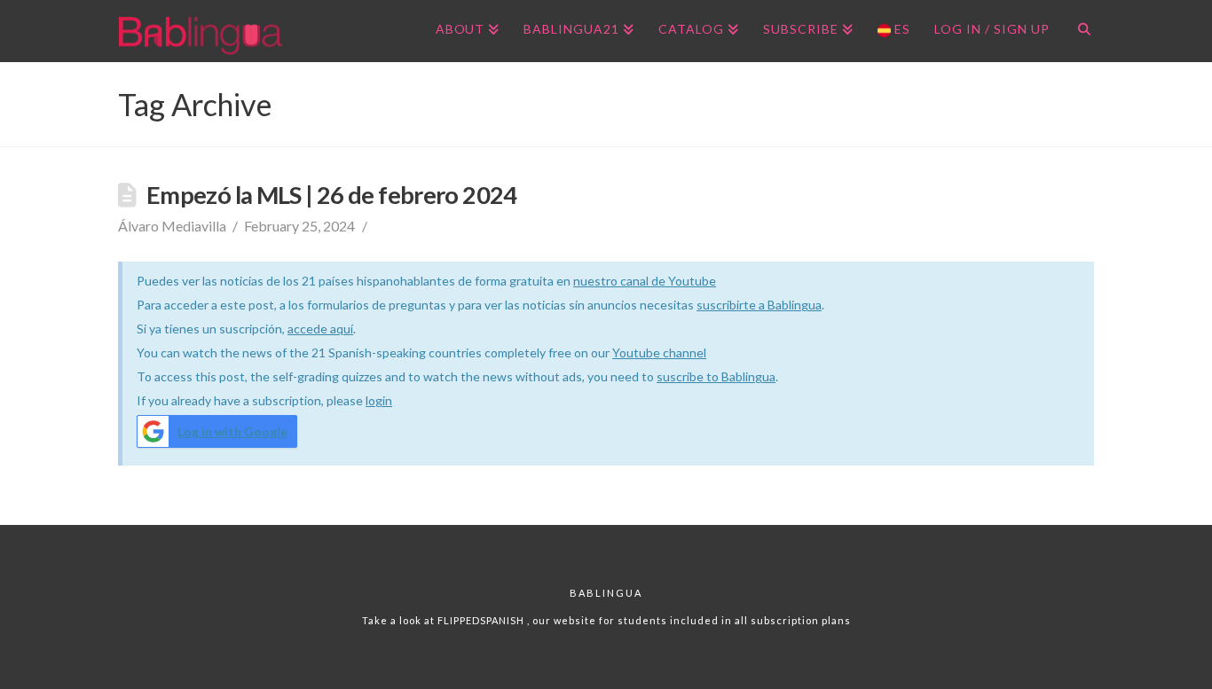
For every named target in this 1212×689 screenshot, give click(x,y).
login (379, 400)
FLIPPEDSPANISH (482, 620)
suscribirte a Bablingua (759, 304)
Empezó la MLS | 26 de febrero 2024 (331, 194)
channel (684, 352)
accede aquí (320, 328)
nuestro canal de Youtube (644, 280)
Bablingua (606, 593)
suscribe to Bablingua (716, 376)
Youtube (637, 352)
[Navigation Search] (1077, 31)
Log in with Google (232, 431)
